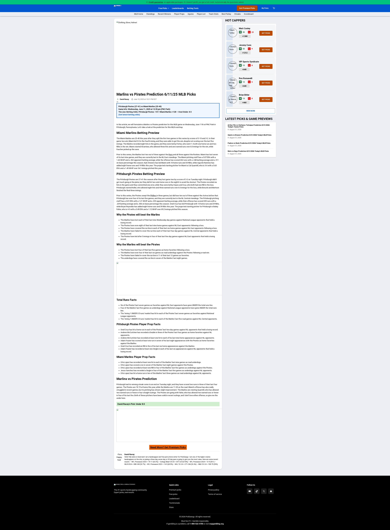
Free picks (173, 494)
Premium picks (175, 490)
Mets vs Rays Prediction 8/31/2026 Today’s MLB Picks (248, 151)
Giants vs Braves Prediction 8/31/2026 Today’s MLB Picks (249, 135)
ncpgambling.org (216, 524)
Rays (171, 154)
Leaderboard (174, 498)
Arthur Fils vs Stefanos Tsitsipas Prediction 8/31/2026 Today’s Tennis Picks (249, 126)
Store (171, 507)
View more (250, 111)
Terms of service (215, 494)
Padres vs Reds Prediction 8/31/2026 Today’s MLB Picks (249, 143)
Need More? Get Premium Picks (168, 447)
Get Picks (266, 33)
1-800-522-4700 (196, 524)
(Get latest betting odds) (129, 115)
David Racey (124, 99)
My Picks (265, 8)
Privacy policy (213, 490)
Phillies (153, 196)
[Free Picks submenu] (168, 8)
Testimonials (174, 503)
